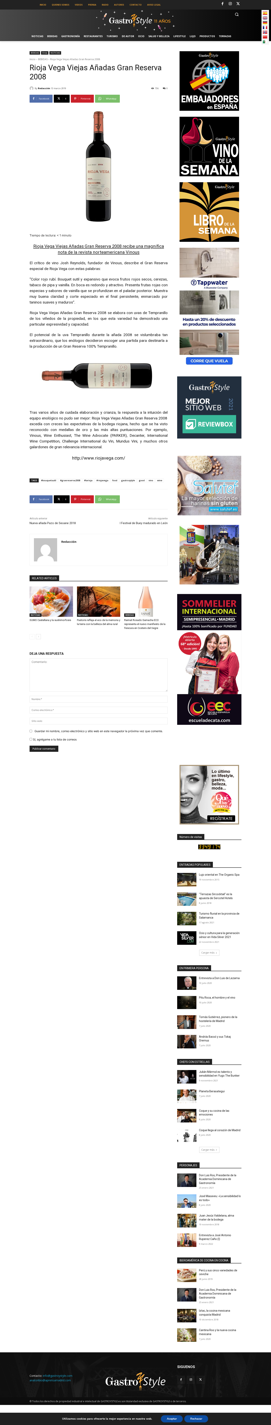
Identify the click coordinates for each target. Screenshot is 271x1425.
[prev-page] (32, 636)
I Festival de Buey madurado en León (144, 523)
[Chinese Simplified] (265, 37)
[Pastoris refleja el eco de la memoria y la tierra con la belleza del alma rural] (98, 601)
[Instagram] (230, 4)
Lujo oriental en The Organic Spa (219, 874)
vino (151, 480)
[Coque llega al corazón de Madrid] (186, 1135)
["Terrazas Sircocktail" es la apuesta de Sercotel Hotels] (186, 899)
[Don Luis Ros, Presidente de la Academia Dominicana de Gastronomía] (186, 1180)
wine (159, 480)
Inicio (33, 59)
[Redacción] (32, 88)
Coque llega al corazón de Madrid (219, 1130)
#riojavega (102, 480)
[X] (238, 4)
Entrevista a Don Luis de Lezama (219, 978)
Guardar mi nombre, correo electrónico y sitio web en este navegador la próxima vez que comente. (99, 731)
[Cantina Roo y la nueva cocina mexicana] (186, 1335)
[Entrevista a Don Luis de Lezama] (186, 983)
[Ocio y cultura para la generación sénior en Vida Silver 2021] (186, 938)
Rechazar (196, 1419)
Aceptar (172, 1419)
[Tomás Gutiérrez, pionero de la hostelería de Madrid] (186, 1022)
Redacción (44, 88)
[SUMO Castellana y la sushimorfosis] (51, 601)
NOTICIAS (55, 52)
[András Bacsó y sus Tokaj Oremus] (186, 1041)
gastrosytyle (128, 480)
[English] (265, 17)
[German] (265, 22)
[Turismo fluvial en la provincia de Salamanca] (186, 918)
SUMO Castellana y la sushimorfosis (50, 620)
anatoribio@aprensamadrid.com (50, 1380)
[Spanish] (265, 13)
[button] (236, 14)
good (142, 480)
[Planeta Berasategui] (186, 1096)
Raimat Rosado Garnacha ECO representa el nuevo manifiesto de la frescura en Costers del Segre (144, 624)
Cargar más (207, 952)
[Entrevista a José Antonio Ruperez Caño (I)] (186, 1240)
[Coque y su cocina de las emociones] (186, 1115)
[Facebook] (222, 4)
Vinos (44, 52)
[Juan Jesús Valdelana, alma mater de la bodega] (186, 1220)
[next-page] (38, 636)
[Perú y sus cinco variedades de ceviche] (186, 1275)
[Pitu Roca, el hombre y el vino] (186, 1002)
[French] (265, 27)
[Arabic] (265, 41)
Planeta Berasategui (212, 1091)
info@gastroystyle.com (57, 1376)
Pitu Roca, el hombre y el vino (217, 997)
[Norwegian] (265, 32)
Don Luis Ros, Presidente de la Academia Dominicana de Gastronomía (217, 1179)
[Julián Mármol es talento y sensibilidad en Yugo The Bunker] (186, 1077)
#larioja (88, 480)
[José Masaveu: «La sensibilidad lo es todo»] (186, 1201)
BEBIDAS (35, 52)
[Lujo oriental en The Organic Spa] (186, 879)
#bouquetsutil (48, 480)
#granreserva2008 (70, 480)
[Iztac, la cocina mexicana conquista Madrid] (186, 1315)
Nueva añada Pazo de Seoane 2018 (53, 523)
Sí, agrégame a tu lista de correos (54, 739)
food (114, 480)
